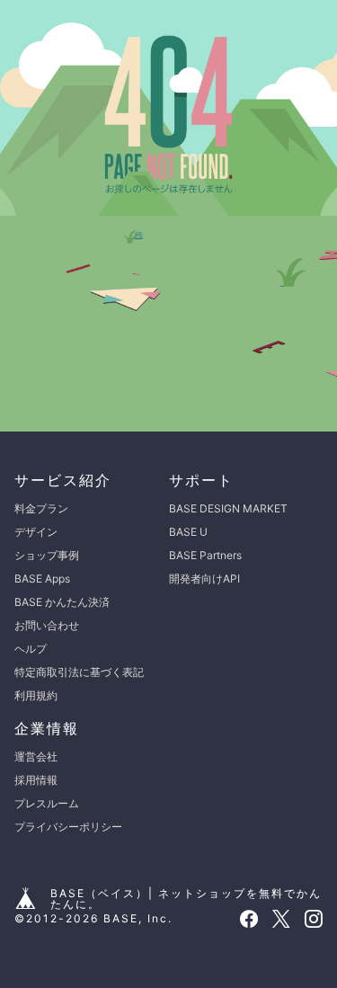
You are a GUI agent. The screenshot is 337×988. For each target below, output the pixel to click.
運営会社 (36, 756)
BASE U (188, 532)
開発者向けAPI (204, 578)
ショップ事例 (46, 555)
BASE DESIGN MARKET (228, 508)
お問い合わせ (46, 625)
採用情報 (36, 780)
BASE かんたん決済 (62, 602)
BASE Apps (42, 578)
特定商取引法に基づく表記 (79, 672)
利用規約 (36, 695)
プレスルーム (46, 803)
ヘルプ (30, 648)
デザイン (36, 532)
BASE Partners (205, 555)
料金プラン (41, 508)
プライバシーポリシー (68, 826)
